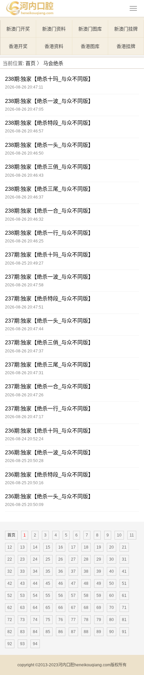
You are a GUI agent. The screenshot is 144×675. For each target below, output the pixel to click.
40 (111, 571)
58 (86, 595)
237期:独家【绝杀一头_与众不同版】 (49, 321)
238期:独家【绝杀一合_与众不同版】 (49, 211)
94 (35, 643)
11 (132, 535)
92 (9, 643)
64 (35, 607)
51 (124, 583)
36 (60, 571)
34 (35, 571)
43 (22, 583)
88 (86, 631)
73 (22, 619)
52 (9, 595)
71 (124, 607)
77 (73, 619)
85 (48, 631)
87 (73, 631)
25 (48, 559)
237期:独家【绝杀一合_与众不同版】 (49, 386)
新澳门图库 (90, 29)
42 (9, 583)
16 (60, 547)
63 (22, 607)
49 (98, 583)
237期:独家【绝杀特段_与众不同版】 (49, 298)
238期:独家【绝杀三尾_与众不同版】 (49, 189)
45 (48, 583)
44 (35, 583)
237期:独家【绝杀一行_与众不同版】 (49, 408)
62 (9, 607)
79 (98, 619)
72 (9, 619)
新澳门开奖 (18, 29)
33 (22, 571)
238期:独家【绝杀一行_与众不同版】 (49, 233)
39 (98, 571)
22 (9, 559)
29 (98, 559)
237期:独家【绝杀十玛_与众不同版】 (49, 255)
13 (22, 547)
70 (111, 607)
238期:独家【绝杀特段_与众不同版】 (49, 123)
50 (111, 583)
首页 (30, 63)
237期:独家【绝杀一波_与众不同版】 (49, 277)
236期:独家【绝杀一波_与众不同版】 (49, 452)
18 (86, 547)
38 (86, 571)
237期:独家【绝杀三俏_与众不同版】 (49, 342)
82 (9, 631)
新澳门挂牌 (126, 29)
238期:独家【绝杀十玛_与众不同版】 (49, 79)
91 (124, 631)
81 (124, 619)
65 (48, 607)
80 (111, 619)
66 (60, 607)
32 (9, 571)
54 (35, 595)
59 (98, 595)
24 (35, 559)
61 (124, 595)
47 (73, 583)
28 (86, 559)
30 (111, 559)
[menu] (133, 8)
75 (48, 619)
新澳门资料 (54, 29)
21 (124, 547)
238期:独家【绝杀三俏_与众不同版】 (49, 167)
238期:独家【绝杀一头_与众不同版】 (49, 145)
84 (35, 631)
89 (98, 631)
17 (73, 547)
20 (111, 547)
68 (86, 607)
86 (60, 631)
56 (60, 595)
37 (73, 571)
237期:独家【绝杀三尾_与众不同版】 (49, 365)
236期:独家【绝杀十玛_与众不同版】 (49, 431)
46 (60, 583)
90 (111, 631)
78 (86, 619)
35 (48, 571)
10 (119, 535)
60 (111, 595)
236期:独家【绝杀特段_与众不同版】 (49, 474)
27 (73, 559)
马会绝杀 (53, 63)
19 (98, 547)
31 (124, 559)
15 (48, 547)
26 (60, 559)
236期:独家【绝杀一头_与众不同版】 (49, 496)
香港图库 (90, 46)
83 (22, 631)
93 (22, 643)
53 (22, 595)
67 (73, 607)
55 (48, 595)
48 (86, 583)
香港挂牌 (126, 46)
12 (9, 547)
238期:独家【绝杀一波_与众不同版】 (49, 101)
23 (22, 559)
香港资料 (54, 46)
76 (60, 619)
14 (35, 547)
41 (124, 571)
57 (73, 595)
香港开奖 (18, 46)
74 (35, 619)
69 (98, 607)
